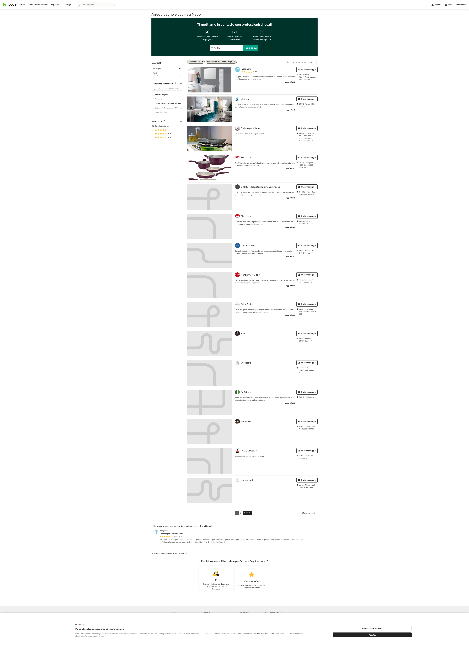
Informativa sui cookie (265, 634)
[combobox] (96, 4)
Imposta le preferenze (372, 628)
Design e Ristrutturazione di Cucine (168, 108)
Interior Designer (161, 95)
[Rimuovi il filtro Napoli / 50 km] (203, 62)
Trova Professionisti (37, 4)
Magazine (55, 4)
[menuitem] (22, 5)
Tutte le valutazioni (162, 126)
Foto (22, 4)
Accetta (372, 635)
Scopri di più (183, 553)
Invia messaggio (308, 69)
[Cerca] (79, 4)
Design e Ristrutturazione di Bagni (168, 103)
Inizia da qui (251, 48)
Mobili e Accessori (162, 112)
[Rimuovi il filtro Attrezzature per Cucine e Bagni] (235, 62)
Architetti (158, 99)
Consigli (67, 4)
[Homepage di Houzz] (9, 4)
